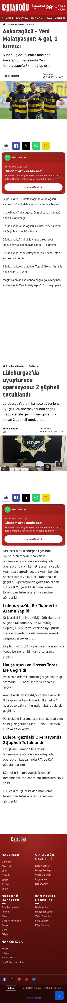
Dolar (63, 6)
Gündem (6, 861)
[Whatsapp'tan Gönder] (36, 146)
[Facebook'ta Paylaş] (16, 146)
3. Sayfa (6, 875)
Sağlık (5, 879)
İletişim (5, 953)
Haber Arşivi (41, 884)
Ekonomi (6, 866)
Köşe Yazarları (42, 866)
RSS (12, 987)
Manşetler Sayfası (44, 870)
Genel (5, 929)
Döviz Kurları (41, 907)
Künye (5, 948)
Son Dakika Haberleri (13, 962)
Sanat (5, 916)
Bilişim (5, 934)
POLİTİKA (22, 18)
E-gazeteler (41, 879)
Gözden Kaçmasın (11, 920)
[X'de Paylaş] (26, 146)
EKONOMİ (37, 18)
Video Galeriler (43, 875)
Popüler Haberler (11, 907)
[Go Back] (59, 995)
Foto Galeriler (42, 920)
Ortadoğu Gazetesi (15, 24)
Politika (5, 884)
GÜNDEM (7, 18)
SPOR (31, 24)
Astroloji (6, 911)
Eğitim (5, 888)
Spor (4, 870)
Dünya (5, 925)
